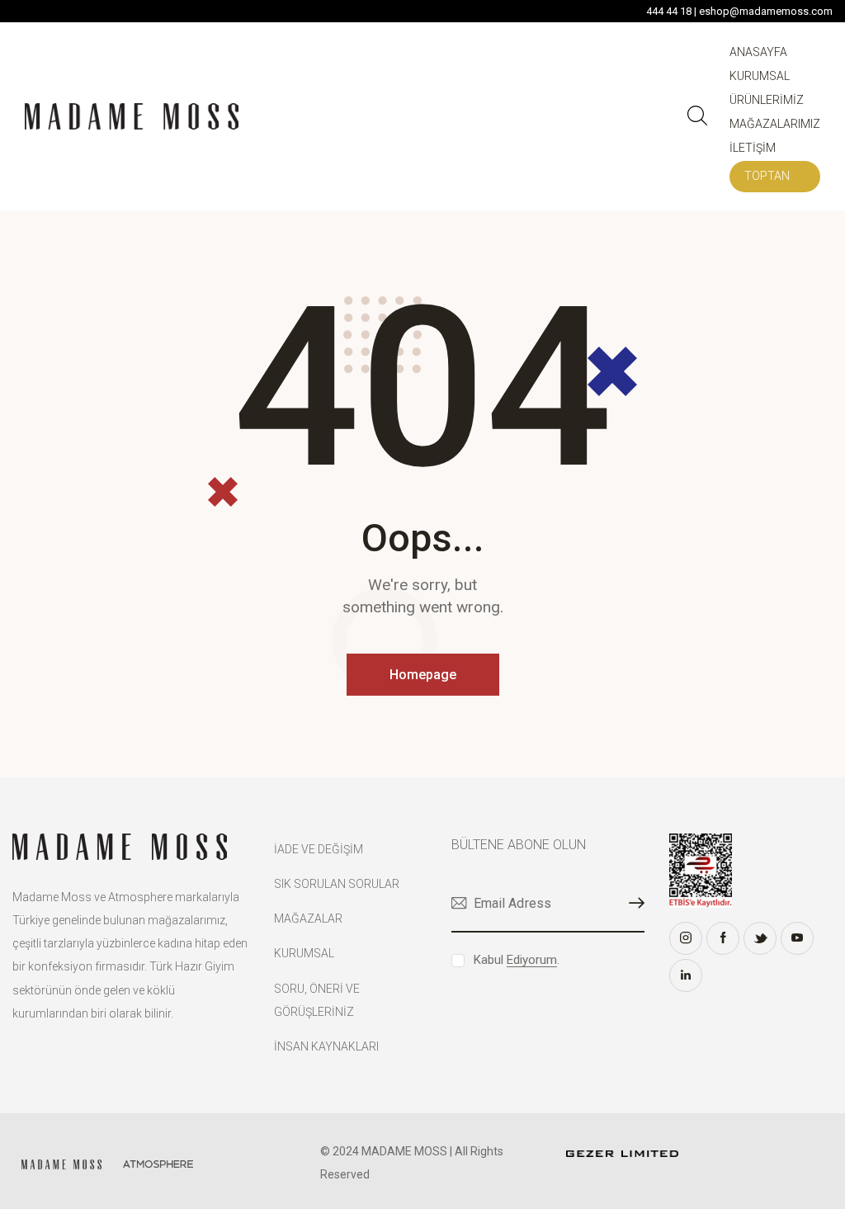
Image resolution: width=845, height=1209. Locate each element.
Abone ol (632, 903)
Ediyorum (532, 960)
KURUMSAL (304, 953)
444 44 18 (669, 11)
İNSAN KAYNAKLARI (326, 1046)
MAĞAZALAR (308, 918)
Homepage (422, 674)
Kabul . (516, 959)
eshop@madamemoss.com (766, 11)
